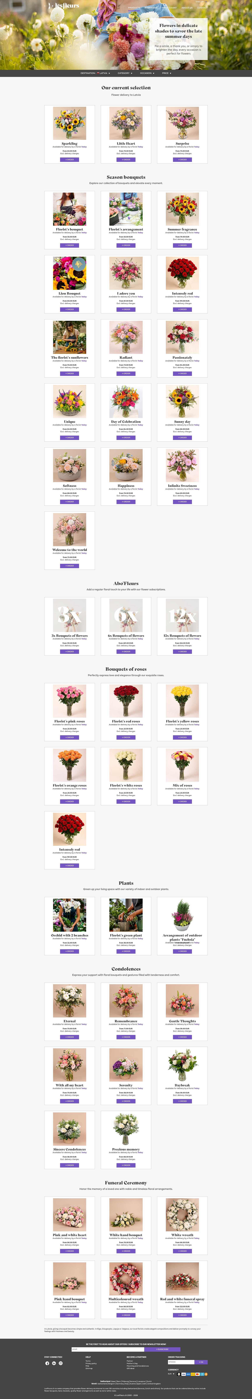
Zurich (149, 1381)
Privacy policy (91, 1363)
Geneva (133, 1381)
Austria (132, 1384)
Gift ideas (130, 1368)
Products (134, 8)
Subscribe (163, 1349)
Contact (202, 8)
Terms (88, 1361)
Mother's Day (132, 1363)
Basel (113, 1381)
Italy (126, 1384)
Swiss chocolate (64, 1391)
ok (202, 1362)
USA (144, 1384)
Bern (119, 1381)
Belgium (111, 1384)
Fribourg (125, 1381)
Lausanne (141, 1381)
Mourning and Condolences (138, 1366)
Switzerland (102, 1384)
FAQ (87, 1366)
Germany (120, 1384)
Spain (139, 1384)
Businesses (151, 8)
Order (70, 160)
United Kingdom (154, 1384)
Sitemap (89, 1368)
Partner (130, 1361)
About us (187, 8)
